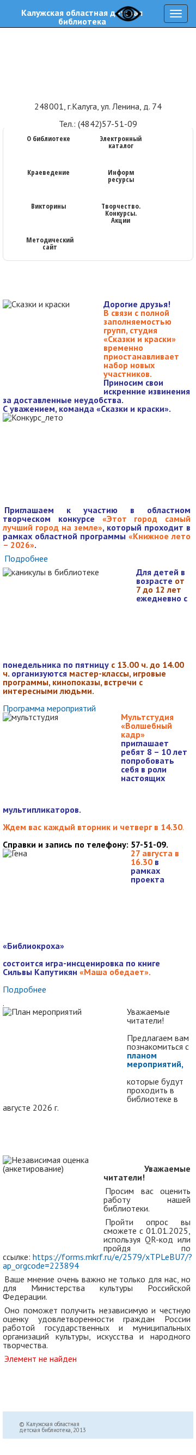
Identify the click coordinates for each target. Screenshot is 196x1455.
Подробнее (26, 558)
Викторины (48, 207)
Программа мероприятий (49, 708)
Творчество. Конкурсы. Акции (120, 214)
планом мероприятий (154, 1059)
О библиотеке (48, 139)
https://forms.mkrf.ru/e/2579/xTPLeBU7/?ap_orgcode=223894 (97, 1261)
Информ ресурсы (121, 176)
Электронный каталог (121, 142)
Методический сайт (50, 244)
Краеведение (48, 173)
